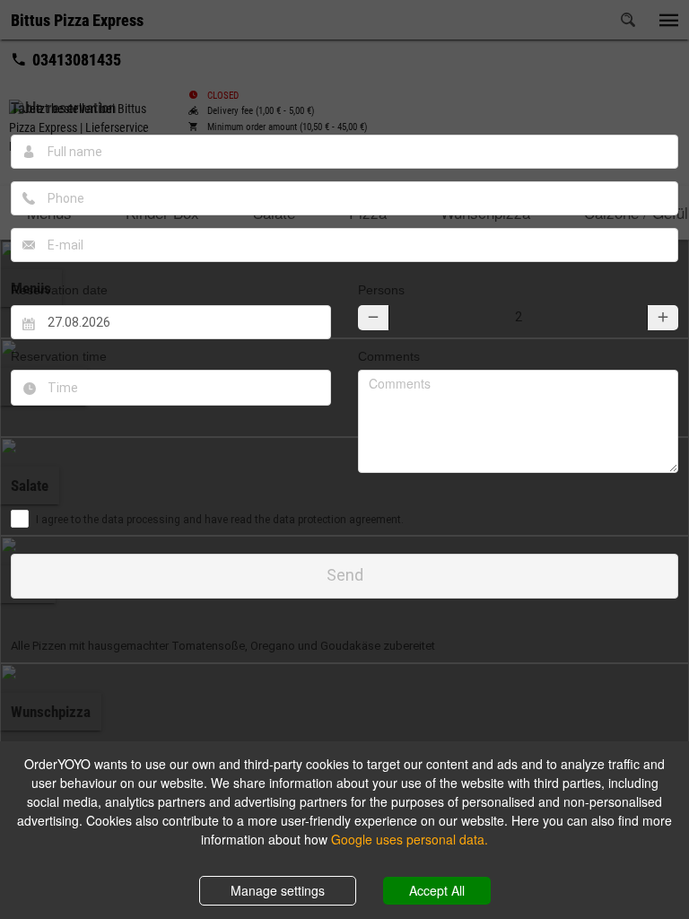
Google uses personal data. (409, 839)
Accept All (437, 890)
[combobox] (171, 388)
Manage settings (278, 890)
